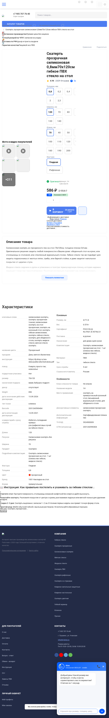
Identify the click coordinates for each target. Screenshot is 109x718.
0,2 (59, 91)
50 (68, 132)
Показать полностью (54, 278)
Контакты (6, 650)
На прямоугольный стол (49, 25)
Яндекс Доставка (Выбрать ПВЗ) (54, 224)
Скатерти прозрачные (22, 25)
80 (68, 112)
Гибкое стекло (60, 540)
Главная (5, 25)
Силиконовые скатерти (63, 552)
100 (50, 141)
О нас (4, 632)
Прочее (57, 616)
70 (59, 112)
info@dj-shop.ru (63, 640)
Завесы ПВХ (7, 679)
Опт (3, 673)
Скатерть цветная (61, 598)
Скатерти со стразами (63, 581)
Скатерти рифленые (62, 575)
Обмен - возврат (8, 661)
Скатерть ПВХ (59, 569)
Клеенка (57, 610)
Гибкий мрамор (60, 604)
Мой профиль (7, 700)
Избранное (82, 211)
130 (50, 121)
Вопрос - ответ (8, 656)
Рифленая (54, 170)
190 (59, 150)
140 (59, 121)
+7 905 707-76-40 (21, 14)
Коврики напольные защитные (67, 587)
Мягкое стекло (60, 558)
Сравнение (87, 47)
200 (68, 150)
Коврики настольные (63, 593)
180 (50, 150)
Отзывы (5, 685)
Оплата (5, 644)
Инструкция (7, 667)
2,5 (59, 100)
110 (59, 141)
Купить (3, 511)
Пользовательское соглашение (14, 551)
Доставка (6, 638)
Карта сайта (33, 551)
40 (59, 132)
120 (68, 141)
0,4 (68, 91)
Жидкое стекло (60, 563)
